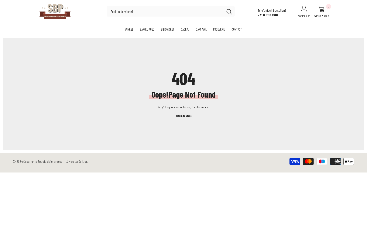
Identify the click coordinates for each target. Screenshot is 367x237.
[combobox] (165, 11)
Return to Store (183, 115)
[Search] (171, 11)
